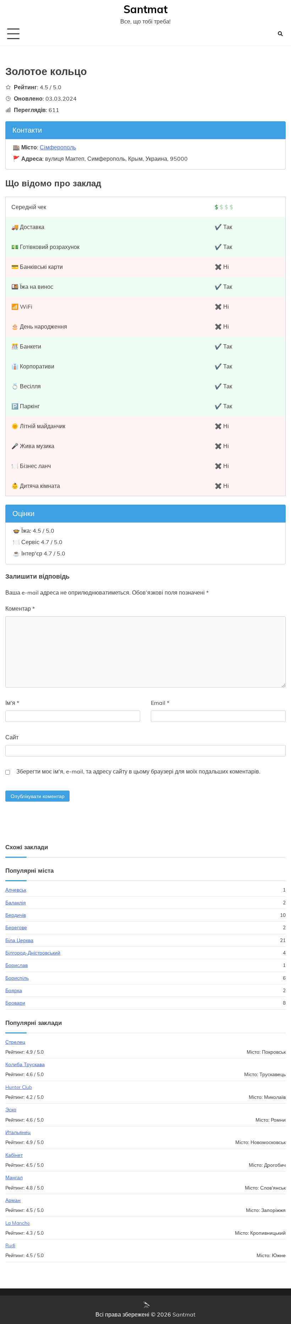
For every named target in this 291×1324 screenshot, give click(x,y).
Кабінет (14, 1155)
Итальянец (18, 1132)
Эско (10, 1109)
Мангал (14, 1177)
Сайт (11, 737)
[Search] (280, 33)
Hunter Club (18, 1087)
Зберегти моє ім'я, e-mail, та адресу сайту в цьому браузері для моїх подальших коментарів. (138, 771)
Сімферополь (58, 147)
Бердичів (15, 915)
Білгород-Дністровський (32, 953)
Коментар (20, 608)
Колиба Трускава (25, 1064)
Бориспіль (17, 978)
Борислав (16, 965)
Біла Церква (19, 940)
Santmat (145, 9)
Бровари (15, 1003)
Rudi (10, 1245)
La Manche (17, 1223)
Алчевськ (15, 890)
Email (160, 702)
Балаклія (15, 902)
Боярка (13, 990)
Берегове (16, 927)
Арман (13, 1200)
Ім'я (12, 702)
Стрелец (15, 1042)
